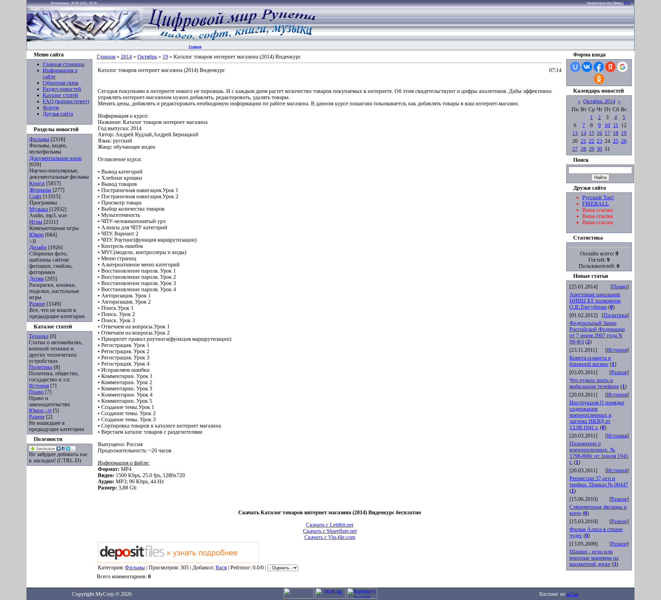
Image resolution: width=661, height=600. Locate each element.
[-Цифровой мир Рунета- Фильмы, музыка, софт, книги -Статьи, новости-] (231, 40)
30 (599, 149)
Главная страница (63, 64)
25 (615, 141)
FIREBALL (595, 204)
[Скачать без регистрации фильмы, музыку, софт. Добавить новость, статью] (85, 40)
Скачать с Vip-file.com (329, 537)
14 (583, 133)
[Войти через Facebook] (599, 67)
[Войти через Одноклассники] (599, 79)
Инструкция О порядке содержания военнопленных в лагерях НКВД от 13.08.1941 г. (596, 415)
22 (591, 141)
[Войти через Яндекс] (610, 67)
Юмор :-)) (40, 410)
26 (624, 141)
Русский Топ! (598, 197)
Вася (221, 567)
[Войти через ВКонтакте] (587, 67)
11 (615, 125)
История (39, 386)
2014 (126, 57)
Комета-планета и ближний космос (590, 361)
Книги (37, 183)
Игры (35, 222)
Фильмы (39, 139)
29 (591, 149)
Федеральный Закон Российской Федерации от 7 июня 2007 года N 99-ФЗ (597, 332)
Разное (37, 304)
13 (575, 133)
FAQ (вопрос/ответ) (66, 101)
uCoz (572, 594)
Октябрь (147, 57)
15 (591, 133)
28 (583, 149)
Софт (35, 196)
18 (615, 133)
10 (607, 125)
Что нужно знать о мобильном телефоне (594, 383)
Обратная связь (60, 83)
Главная (195, 47)
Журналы (40, 190)
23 (599, 141)
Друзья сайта (58, 114)
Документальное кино (55, 158)
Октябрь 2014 (599, 101)
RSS (627, 3)
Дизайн (38, 247)
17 (607, 133)
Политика (40, 367)
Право (36, 392)
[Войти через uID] (575, 67)
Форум (51, 107)
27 (575, 149)
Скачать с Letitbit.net (329, 525)
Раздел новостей (62, 89)
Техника (39, 336)
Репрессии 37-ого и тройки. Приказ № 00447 (598, 481)
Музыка (38, 209)
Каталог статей (60, 95)
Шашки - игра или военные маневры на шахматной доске (594, 558)
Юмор (36, 235)
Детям (36, 279)
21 (583, 141)
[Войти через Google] (622, 66)
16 (599, 133)
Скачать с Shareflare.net (330, 531)
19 (165, 57)
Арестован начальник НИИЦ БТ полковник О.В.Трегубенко (595, 301)
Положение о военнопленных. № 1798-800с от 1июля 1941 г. (598, 453)
